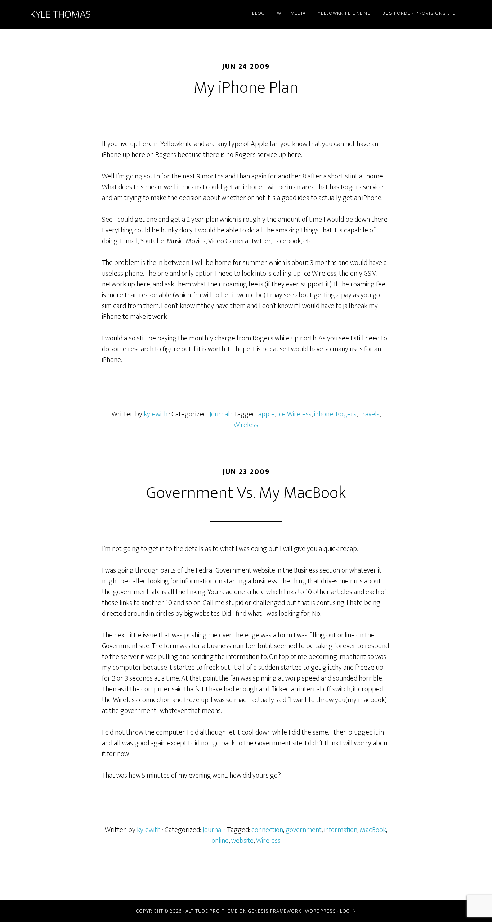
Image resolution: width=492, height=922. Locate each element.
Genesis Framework (274, 911)
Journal (219, 414)
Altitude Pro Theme (211, 911)
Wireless (246, 425)
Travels (369, 414)
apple (266, 414)
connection (267, 830)
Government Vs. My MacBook (246, 493)
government (304, 830)
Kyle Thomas (60, 14)
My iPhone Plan (246, 87)
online (220, 841)
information (340, 830)
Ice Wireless (294, 414)
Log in (348, 911)
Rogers (346, 414)
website (242, 841)
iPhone (323, 414)
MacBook (373, 830)
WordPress (320, 911)
